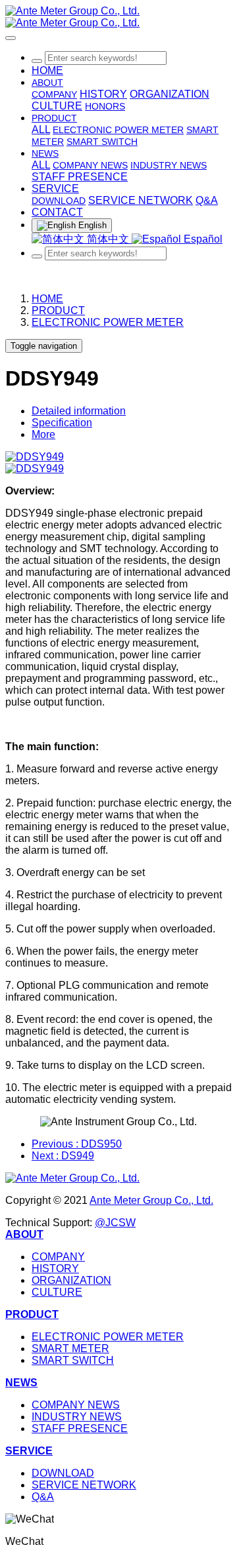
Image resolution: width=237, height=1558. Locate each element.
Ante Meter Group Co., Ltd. (151, 1200)
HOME (47, 70)
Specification (62, 422)
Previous (77, 1143)
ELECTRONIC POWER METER (108, 322)
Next (63, 1155)
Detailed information (79, 410)
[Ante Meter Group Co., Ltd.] (118, 17)
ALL (41, 129)
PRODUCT (58, 310)
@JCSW (115, 1222)
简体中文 (108, 239)
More (43, 434)
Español (202, 239)
